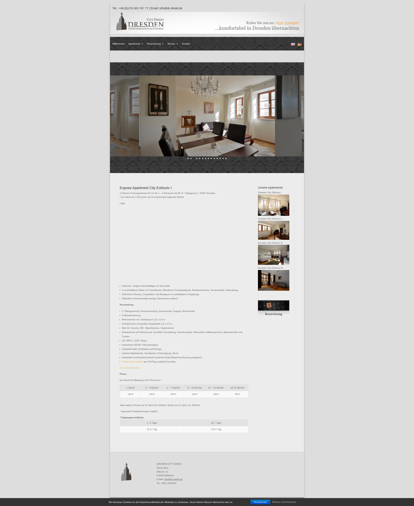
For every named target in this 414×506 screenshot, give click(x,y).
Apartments (134, 44)
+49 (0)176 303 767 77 (133, 8)
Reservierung (154, 44)
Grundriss (125, 367)
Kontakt (186, 44)
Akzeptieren (260, 502)
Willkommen (118, 44)
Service (171, 44)
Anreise (135, 367)
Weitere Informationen (284, 502)
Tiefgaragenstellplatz (132, 361)
